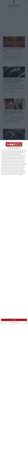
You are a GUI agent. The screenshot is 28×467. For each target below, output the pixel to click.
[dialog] (14, 303)
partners (8, 149)
